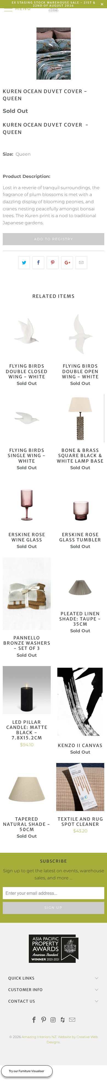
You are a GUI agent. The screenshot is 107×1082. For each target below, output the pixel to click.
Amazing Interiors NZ (39, 1037)
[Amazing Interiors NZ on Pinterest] (44, 1020)
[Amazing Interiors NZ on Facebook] (34, 1020)
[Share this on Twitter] (24, 262)
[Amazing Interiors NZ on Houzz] (63, 1020)
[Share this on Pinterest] (52, 262)
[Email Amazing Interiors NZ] (72, 1020)
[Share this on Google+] (67, 262)
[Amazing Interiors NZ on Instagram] (53, 1020)
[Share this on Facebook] (38, 262)
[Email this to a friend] (81, 262)
